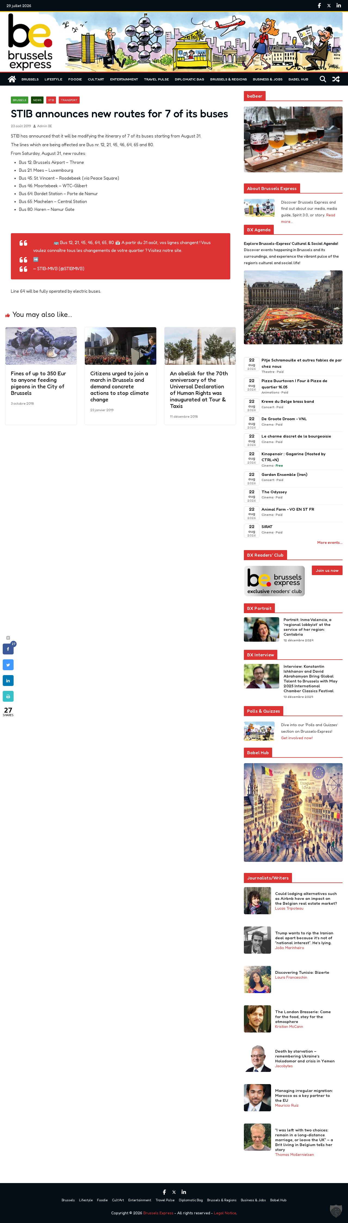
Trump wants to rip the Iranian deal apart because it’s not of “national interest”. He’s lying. (304, 938)
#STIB (189, 250)
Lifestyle (53, 79)
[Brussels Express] (11, 79)
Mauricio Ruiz (287, 1105)
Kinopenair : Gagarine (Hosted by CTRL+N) (293, 457)
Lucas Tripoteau (289, 908)
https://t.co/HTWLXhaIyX (65, 259)
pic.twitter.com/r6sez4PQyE (117, 259)
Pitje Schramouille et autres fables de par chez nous (302, 363)
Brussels (30, 79)
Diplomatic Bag (189, 79)
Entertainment (124, 79)
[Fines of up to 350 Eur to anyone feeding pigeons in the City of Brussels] (41, 331)
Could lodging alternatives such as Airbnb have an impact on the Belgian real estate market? (306, 898)
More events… (330, 542)
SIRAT (267, 526)
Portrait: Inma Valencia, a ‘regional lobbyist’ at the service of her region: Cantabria (307, 627)
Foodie (75, 79)
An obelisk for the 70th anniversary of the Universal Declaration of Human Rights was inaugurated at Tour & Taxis (199, 389)
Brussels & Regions (228, 79)
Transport (69, 100)
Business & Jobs (267, 79)
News (37, 100)
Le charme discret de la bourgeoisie (296, 436)
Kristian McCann (289, 1026)
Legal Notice (225, 1212)
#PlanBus (42, 242)
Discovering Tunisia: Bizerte (302, 972)
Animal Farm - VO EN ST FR (288, 509)
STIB (51, 100)
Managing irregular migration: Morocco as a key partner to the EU (304, 1095)
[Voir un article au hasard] (336, 79)
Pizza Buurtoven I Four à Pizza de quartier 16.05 (294, 383)
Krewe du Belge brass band (288, 401)
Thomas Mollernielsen (294, 1154)
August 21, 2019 (100, 268)
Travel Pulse (156, 79)
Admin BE (44, 126)
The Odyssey (274, 491)
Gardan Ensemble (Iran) (284, 474)
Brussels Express (158, 1212)
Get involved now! (297, 737)
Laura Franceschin (291, 977)
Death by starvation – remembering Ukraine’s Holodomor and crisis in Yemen (305, 1056)
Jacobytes (284, 1065)
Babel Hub (298, 79)
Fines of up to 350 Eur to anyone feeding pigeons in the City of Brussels (38, 383)
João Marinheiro (289, 947)
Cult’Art (96, 79)
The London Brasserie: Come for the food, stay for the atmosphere (303, 1016)
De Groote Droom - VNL (284, 418)
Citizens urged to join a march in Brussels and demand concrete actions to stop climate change (119, 386)
